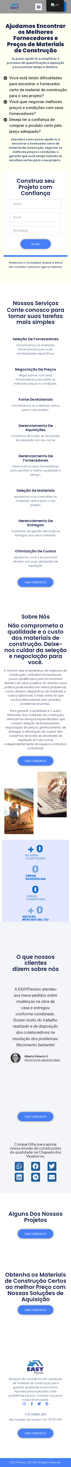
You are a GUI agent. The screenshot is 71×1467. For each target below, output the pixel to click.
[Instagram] (24, 1404)
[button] (38, 7)
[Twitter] (39, 1404)
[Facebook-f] (32, 1404)
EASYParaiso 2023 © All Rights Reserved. (35, 1462)
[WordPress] (47, 1404)
